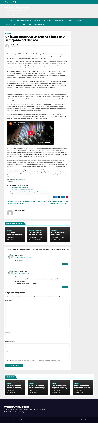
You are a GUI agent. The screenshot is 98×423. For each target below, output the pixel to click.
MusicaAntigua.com (16, 7)
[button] (90, 22)
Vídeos (16, 24)
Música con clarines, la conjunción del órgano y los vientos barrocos (30, 194)
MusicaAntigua (17, 45)
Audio (24, 24)
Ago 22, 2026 (56, 390)
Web (6, 351)
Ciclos (8, 24)
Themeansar (32, 419)
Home (82, 419)
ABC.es (13, 181)
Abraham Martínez (20, 179)
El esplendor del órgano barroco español (22, 189)
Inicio (12, 20)
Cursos (79, 20)
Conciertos (59, 20)
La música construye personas (19, 187)
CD (30, 24)
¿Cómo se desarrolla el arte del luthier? (14, 234)
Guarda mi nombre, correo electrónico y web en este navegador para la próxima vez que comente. (33, 360)
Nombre (7, 332)
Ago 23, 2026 (33, 390)
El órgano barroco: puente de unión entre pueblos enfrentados (28, 191)
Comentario (8, 300)
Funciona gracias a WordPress (11, 419)
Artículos (47, 20)
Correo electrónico (10, 341)
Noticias (37, 20)
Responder (64, 264)
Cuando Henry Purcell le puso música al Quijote (36, 234)
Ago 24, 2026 (11, 390)
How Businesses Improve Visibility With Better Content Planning (15, 389)
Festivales (70, 20)
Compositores (39, 24)
